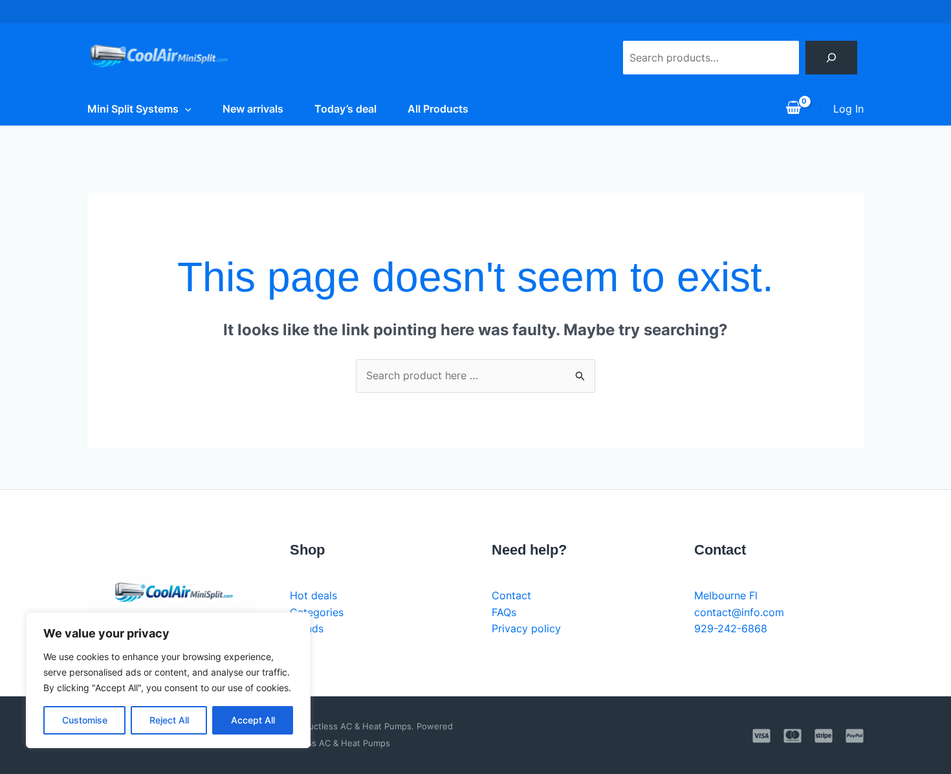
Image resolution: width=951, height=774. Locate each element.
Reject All (169, 719)
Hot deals (313, 595)
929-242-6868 (730, 628)
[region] (168, 680)
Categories (317, 612)
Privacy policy (526, 628)
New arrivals (253, 108)
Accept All (253, 719)
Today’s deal (345, 108)
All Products (438, 108)
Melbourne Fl (726, 595)
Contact (511, 595)
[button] (185, 109)
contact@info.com (739, 612)
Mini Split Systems (133, 108)
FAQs (504, 612)
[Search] (831, 57)
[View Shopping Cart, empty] (793, 109)
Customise (84, 719)
